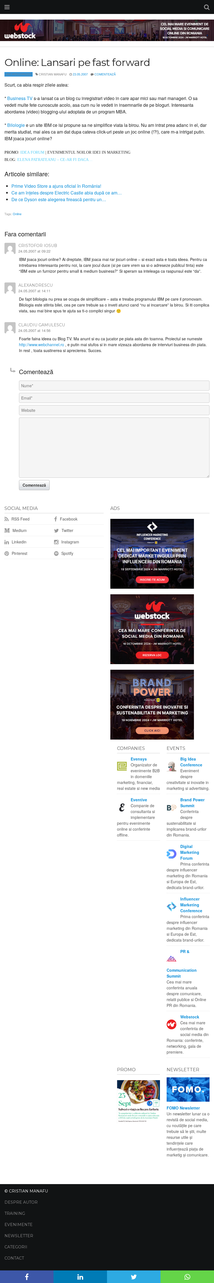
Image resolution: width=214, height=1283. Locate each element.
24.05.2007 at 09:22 (34, 251)
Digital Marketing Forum (189, 852)
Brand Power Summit (192, 802)
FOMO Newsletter (183, 1108)
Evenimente (18, 1224)
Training (14, 1213)
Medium (19, 530)
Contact (14, 1258)
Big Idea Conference (191, 762)
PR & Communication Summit (182, 964)
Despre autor (21, 1202)
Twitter (66, 530)
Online (17, 214)
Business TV (20, 98)
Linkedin (18, 542)
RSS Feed (20, 519)
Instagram (69, 542)
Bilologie (16, 125)
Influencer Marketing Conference (191, 904)
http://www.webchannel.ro (41, 344)
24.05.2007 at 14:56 (34, 330)
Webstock (189, 1017)
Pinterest (19, 553)
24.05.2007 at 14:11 (34, 290)
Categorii (15, 1246)
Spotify (66, 553)
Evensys (139, 759)
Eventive (139, 799)
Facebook (68, 519)
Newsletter (18, 1235)
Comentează (105, 74)
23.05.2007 (80, 74)
